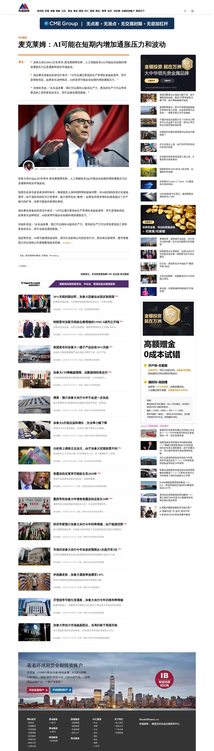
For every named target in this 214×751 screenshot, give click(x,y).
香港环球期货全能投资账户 (55, 665)
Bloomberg (54, 255)
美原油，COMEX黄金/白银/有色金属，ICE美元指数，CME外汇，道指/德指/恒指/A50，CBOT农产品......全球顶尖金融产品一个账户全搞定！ (58, 677)
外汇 (86, 11)
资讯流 (40, 11)
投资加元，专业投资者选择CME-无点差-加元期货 (105, 274)
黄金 (75, 11)
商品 (97, 11)
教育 (104, 11)
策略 (58, 11)
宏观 (47, 11)
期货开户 (140, 11)
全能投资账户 (128, 11)
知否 (109, 11)
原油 (70, 11)
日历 (63, 11)
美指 (81, 11)
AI (88, 178)
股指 (92, 11)
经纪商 (117, 11)
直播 (52, 11)
